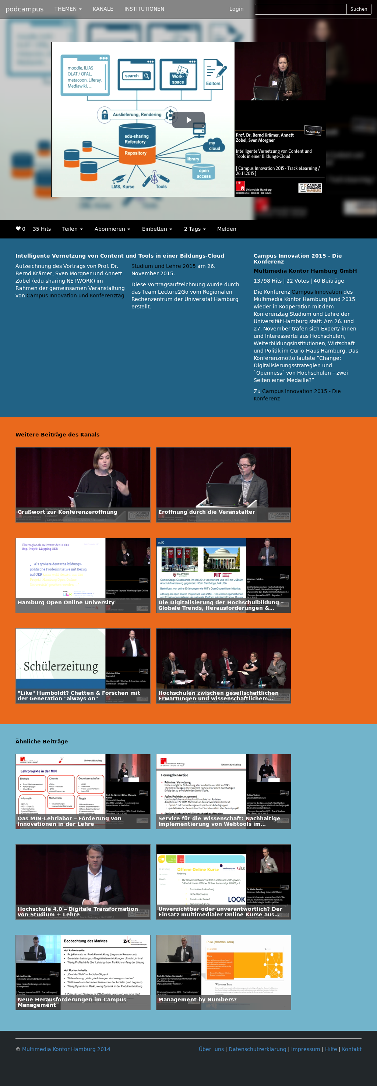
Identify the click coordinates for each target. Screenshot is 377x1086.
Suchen (358, 9)
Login (236, 9)
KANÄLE (103, 9)
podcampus (24, 9)
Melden (226, 229)
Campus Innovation (317, 292)
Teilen (70, 229)
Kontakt (352, 1049)
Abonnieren (111, 229)
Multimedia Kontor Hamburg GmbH (305, 271)
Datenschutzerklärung (257, 1049)
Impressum (305, 1049)
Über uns (211, 1049)
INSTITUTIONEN (144, 9)
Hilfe (331, 1049)
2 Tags (193, 229)
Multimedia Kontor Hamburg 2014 (66, 1049)
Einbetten (155, 229)
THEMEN (66, 9)
